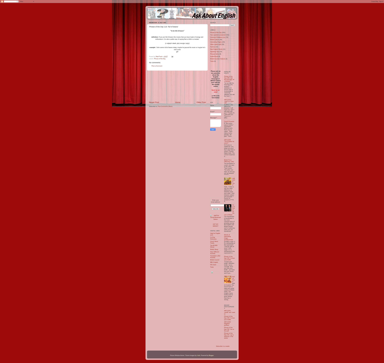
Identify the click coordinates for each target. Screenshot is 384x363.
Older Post (201, 102)
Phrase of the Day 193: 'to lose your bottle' (229, 258)
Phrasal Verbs (214, 54)
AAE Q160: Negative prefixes (227, 323)
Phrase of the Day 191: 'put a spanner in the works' (229, 336)
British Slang (214, 249)
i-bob (198, 355)
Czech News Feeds (214, 242)
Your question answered (218, 35)
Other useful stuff (215, 44)
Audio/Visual (214, 56)
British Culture (214, 39)
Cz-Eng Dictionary (213, 238)
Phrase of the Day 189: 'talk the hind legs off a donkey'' (229, 79)
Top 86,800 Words (213, 246)
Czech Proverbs (229, 121)
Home (177, 102)
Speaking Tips (214, 51)
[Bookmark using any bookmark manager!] (215, 219)
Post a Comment (157, 66)
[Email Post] (172, 56)
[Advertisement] (177, 85)
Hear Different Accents (214, 252)
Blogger (211, 355)
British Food (233, 279)
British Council (214, 260)
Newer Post (154, 102)
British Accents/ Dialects (217, 59)
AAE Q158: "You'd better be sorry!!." (229, 141)
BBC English (214, 262)
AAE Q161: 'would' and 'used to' (229, 312)
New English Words (216, 49)
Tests (212, 61)
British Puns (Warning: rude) (229, 160)
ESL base (213, 264)
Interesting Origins (216, 42)
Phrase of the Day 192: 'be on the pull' (229, 329)
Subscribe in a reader (223, 346)
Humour (212, 47)
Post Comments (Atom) (165, 106)
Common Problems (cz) (217, 37)
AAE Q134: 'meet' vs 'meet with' (229, 101)
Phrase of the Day (160, 58)
